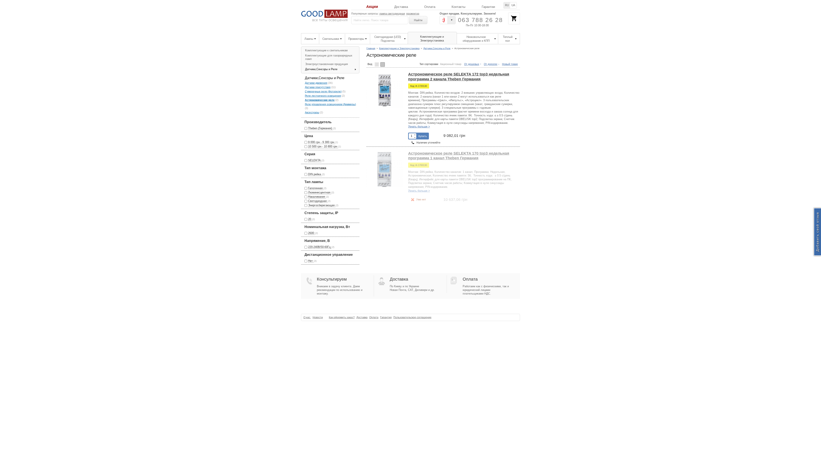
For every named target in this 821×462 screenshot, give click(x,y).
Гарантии (488, 7)
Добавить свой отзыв (817, 232)
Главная (370, 48)
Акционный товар (450, 64)
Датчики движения (316, 82)
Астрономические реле (320, 100)
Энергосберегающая (321, 205)
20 (310, 219)
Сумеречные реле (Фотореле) (323, 91)
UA (513, 5)
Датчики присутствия (318, 87)
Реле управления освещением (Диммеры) (330, 104)
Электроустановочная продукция (326, 64)
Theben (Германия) (320, 128)
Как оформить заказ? (342, 317)
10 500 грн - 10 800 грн (323, 146)
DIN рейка (315, 174)
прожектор (412, 13)
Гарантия (386, 317)
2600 (311, 233)
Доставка (401, 7)
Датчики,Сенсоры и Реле (436, 48)
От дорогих (490, 64)
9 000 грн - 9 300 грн (321, 142)
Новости (318, 317)
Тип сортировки (428, 64)
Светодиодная (318, 201)
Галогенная (315, 188)
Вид (370, 64)
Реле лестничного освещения (323, 95)
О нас (307, 317)
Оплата (429, 7)
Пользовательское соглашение (412, 317)
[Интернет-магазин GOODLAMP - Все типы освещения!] (324, 15)
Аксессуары (312, 112)
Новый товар (510, 64)
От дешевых (471, 64)
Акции (372, 7)
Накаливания (317, 196)
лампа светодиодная (392, 13)
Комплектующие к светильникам (326, 50)
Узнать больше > (419, 126)
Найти (418, 20)
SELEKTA (314, 160)
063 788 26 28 (480, 20)
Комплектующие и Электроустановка (399, 48)
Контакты (458, 7)
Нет (311, 260)
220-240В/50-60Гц (319, 247)
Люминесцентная (319, 192)
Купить (422, 136)
